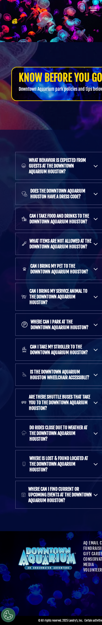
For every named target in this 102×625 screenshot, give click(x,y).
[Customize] (8, 615)
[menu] (93, 9)
